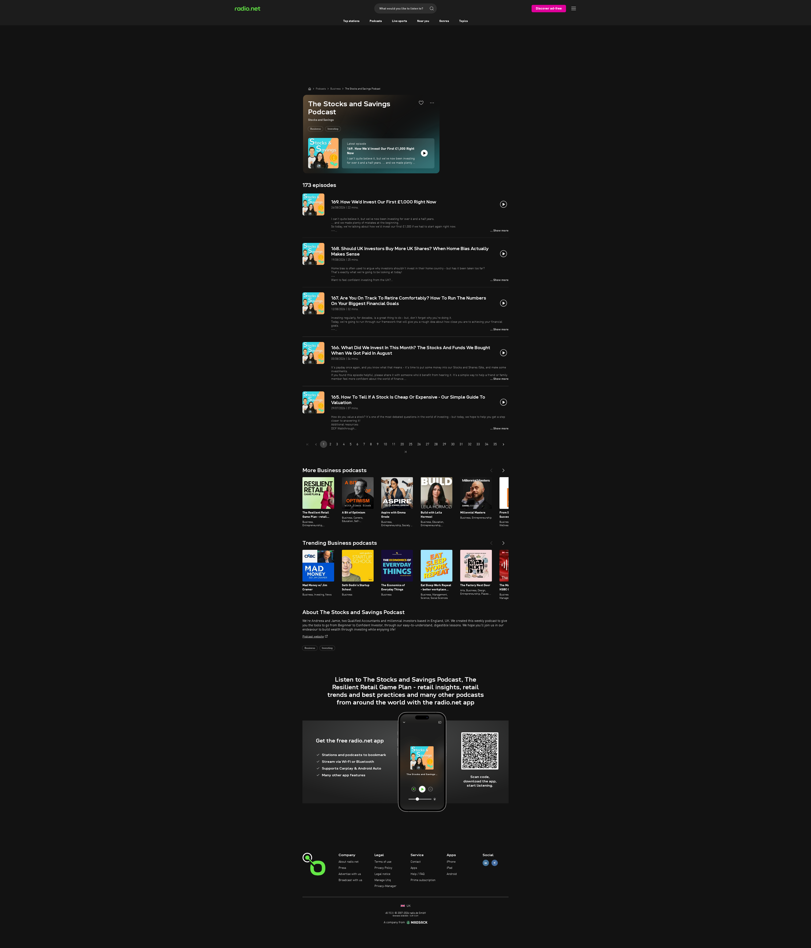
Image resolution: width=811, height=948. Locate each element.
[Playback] (424, 153)
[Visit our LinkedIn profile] (485, 863)
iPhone (451, 861)
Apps (414, 867)
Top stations (351, 21)
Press (342, 867)
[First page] (307, 444)
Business (315, 129)
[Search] (431, 8)
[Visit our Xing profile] (494, 863)
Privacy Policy (383, 867)
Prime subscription (423, 880)
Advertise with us (350, 874)
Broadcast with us (350, 880)
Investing (333, 129)
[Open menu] (573, 8)
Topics (463, 21)
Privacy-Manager (385, 886)
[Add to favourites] (421, 102)
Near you (423, 21)
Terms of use (382, 861)
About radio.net (349, 861)
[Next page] (503, 444)
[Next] (503, 469)
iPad (449, 867)
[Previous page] (316, 444)
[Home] (309, 88)
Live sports (399, 21)
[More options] (432, 102)
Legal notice (382, 874)
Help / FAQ (418, 874)
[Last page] (405, 451)
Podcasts (376, 21)
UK (408, 905)
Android (452, 874)
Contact (416, 861)
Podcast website (313, 636)
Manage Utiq (382, 880)
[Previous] (491, 469)
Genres (444, 21)
